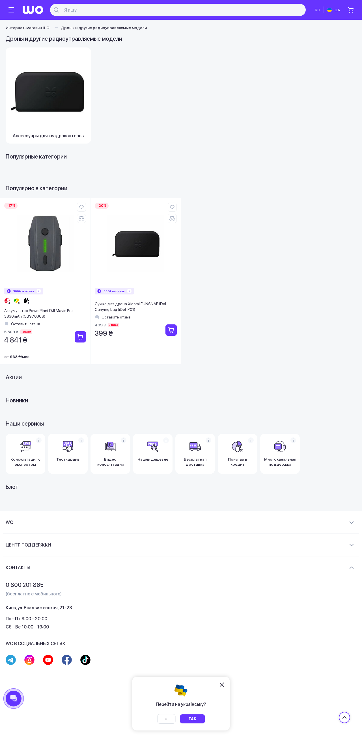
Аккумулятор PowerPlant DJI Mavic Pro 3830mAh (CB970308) (38, 313)
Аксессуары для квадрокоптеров (48, 135)
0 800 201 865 (25, 585)
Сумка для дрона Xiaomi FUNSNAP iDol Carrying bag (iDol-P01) (130, 307)
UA (337, 10)
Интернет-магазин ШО (27, 27)
